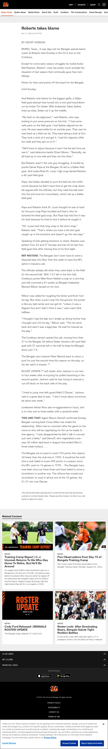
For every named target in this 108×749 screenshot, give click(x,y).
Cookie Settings (9, 743)
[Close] (103, 724)
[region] (54, 734)
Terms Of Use (54, 717)
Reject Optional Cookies (91, 743)
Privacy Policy (54, 703)
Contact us (54, 712)
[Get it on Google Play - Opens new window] (63, 677)
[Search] (99, 5)
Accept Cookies (69, 743)
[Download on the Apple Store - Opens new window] (44, 676)
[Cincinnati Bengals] (54, 689)
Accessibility (54, 707)
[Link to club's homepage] (5, 3)
